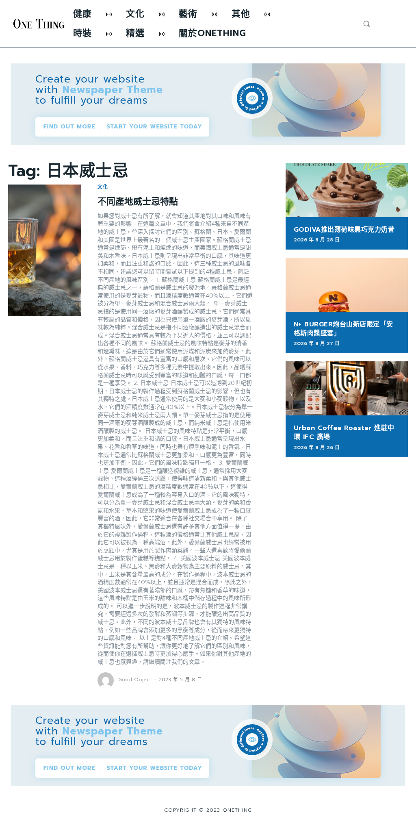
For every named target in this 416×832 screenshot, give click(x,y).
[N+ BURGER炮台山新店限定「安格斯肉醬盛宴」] (347, 285)
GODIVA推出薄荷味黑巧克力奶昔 (344, 230)
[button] (366, 23)
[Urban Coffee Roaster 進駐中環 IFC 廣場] (347, 388)
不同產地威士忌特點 (138, 201)
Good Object (134, 679)
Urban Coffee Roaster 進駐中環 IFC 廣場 (344, 432)
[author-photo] (107, 680)
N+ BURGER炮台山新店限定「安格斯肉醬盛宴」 (343, 328)
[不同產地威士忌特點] (44, 250)
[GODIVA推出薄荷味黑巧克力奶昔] (347, 190)
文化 (103, 187)
